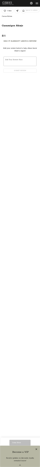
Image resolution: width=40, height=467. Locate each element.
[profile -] (31, 3)
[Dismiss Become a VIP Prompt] (36, 449)
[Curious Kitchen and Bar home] (12, 3)
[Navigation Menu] (36, 3)
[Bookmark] (23, 10)
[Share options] (17, 10)
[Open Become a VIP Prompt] (20, 465)
